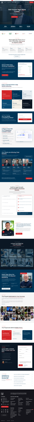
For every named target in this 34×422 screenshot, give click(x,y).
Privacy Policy (8, 420)
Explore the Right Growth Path (6, 288)
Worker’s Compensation (29, 399)
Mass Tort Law (20, 403)
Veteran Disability (12, 404)
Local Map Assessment (29, 409)
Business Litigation (20, 402)
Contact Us (31, 2)
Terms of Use (12, 420)
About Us (22, 2)
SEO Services (12, 409)
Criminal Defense (12, 398)
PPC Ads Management (13, 415)
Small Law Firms (20, 404)
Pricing (15, 2)
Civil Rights (27, 402)
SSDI (18, 401)
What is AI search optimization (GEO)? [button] (23, 381)
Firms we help (8, 2)
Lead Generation (12, 416)
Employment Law (12, 401)
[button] (7, 162)
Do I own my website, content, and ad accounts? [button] (23, 383)
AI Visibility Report (28, 410)
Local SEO (11, 410)
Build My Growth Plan (29, 178)
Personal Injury (20, 398)
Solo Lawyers (27, 404)
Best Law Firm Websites (13, 414)
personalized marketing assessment (18, 0)
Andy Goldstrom (6, 279)
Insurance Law (28, 403)
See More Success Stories (28, 156)
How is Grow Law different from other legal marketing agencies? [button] (23, 374)
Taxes (11, 402)
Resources (18, 2)
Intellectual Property (13, 403)
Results (13, 2)
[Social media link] (1, 410)
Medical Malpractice (28, 401)
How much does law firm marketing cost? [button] (23, 378)
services (5, 2)
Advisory (11, 417)
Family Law (27, 398)
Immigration (12, 399)
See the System (16, 56)
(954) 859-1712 (8, 379)
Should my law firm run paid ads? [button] (23, 385)
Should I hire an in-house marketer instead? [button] (23, 376)
